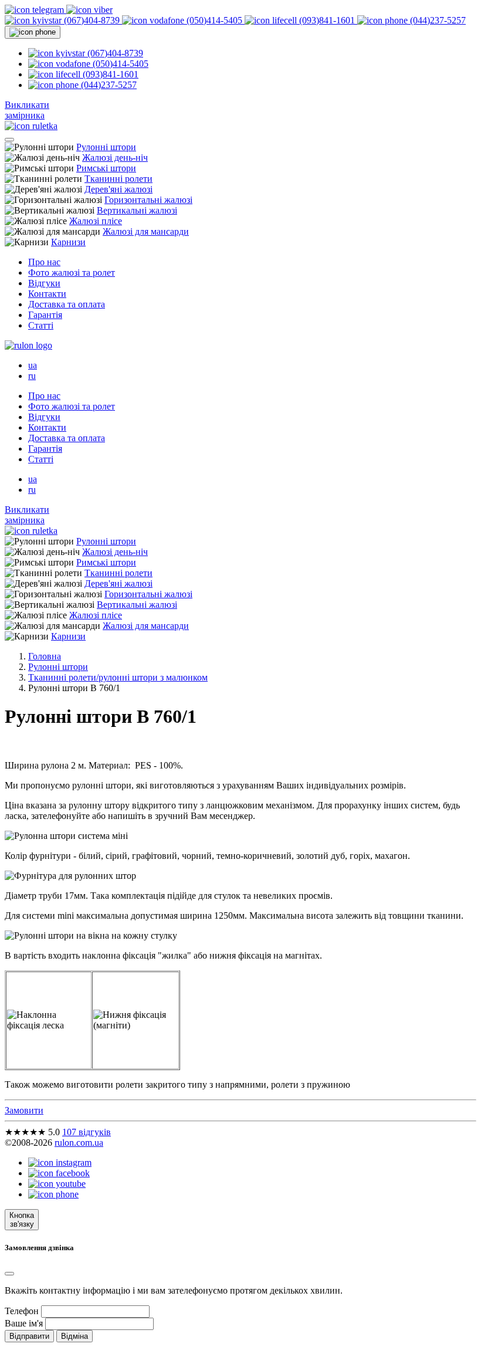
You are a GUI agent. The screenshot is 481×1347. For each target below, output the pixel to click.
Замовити (24, 1110)
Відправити (29, 1336)
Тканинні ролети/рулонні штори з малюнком (118, 677)
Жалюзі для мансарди (146, 231)
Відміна (74, 1336)
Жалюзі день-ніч (115, 158)
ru (32, 376)
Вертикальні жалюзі (137, 210)
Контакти (47, 294)
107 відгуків (86, 1132)
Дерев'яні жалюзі (118, 189)
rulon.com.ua (79, 1143)
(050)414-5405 (214, 20)
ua (32, 365)
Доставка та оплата (66, 304)
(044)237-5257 (437, 20)
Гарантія (45, 315)
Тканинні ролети (118, 179)
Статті (40, 325)
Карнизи (68, 242)
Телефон (22, 1311)
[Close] (9, 1273)
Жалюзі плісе (95, 221)
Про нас (44, 262)
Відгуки (44, 283)
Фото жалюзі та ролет (71, 272)
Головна (44, 656)
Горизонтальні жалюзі (148, 200)
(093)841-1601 (327, 20)
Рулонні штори (106, 147)
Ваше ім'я (24, 1323)
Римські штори (106, 168)
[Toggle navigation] (9, 139)
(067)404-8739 (92, 20)
